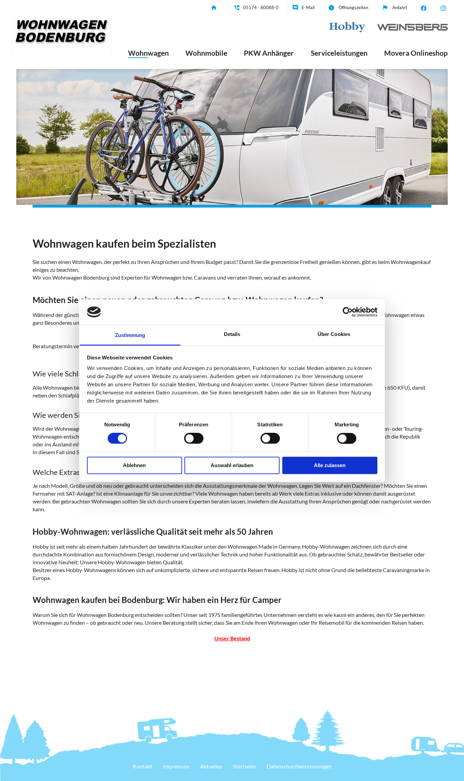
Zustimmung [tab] (130, 335)
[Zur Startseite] (61, 34)
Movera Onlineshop (416, 53)
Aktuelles (211, 766)
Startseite (244, 766)
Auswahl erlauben (232, 465)
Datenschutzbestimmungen (299, 766)
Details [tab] (232, 334)
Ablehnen (134, 465)
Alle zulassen (329, 465)
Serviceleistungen (339, 53)
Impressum (176, 766)
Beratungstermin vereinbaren (67, 346)
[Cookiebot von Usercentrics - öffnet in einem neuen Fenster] (347, 312)
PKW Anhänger (269, 53)
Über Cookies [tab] (334, 334)
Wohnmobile (206, 53)
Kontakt (142, 766)
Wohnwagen (148, 53)
